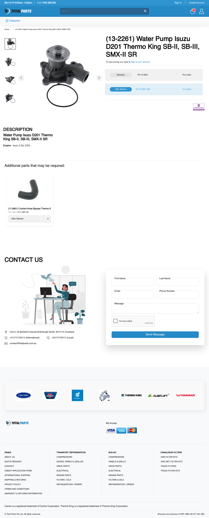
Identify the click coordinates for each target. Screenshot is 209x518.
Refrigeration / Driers (69, 484)
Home (7, 29)
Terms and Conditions (17, 489)
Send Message (155, 334)
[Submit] (145, 11)
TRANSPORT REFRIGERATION (71, 453)
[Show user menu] (201, 11)
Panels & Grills (117, 462)
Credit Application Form (18, 471)
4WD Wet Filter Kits (171, 462)
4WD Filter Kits (169, 457)
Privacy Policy (13, 484)
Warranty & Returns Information (23, 494)
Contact (9, 466)
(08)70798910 (59, 338)
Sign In (178, 3)
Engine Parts (64, 475)
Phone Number (167, 291)
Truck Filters (168, 466)
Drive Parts (63, 466)
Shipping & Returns (15, 480)
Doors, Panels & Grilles (70, 462)
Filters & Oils (116, 480)
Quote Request (13, 462)
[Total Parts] (18, 11)
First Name (120, 278)
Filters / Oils (64, 480)
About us (10, 457)
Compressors (64, 457)
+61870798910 (17, 338)
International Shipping (17, 475)
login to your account (140, 62)
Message (119, 304)
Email (117, 291)
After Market (17, 219)
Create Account (196, 3)
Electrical (63, 471)
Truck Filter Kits (170, 471)
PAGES (8, 453)
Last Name (164, 278)
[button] (21, 77)
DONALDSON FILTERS (171, 453)
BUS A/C (112, 453)
